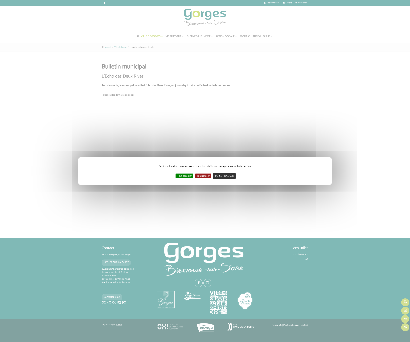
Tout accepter (184, 176)
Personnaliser (224, 176)
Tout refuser (203, 176)
